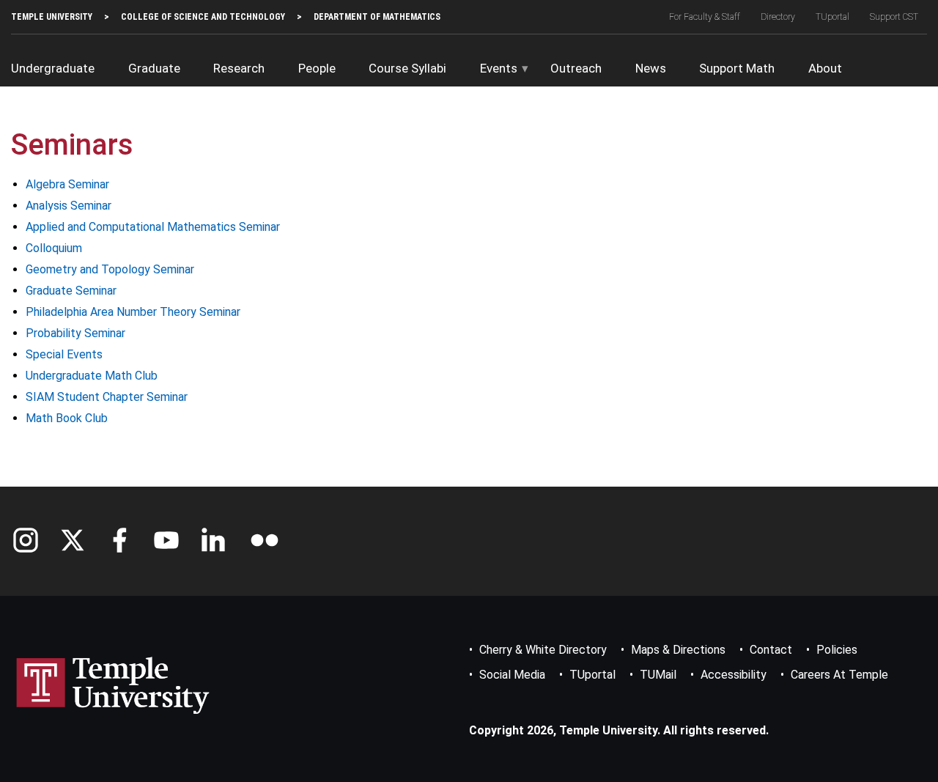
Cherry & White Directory (543, 650)
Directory (778, 17)
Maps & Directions (678, 650)
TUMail (658, 675)
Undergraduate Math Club (92, 376)
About (825, 68)
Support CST (894, 17)
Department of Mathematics (377, 17)
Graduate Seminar (71, 291)
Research (239, 68)
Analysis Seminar (68, 206)
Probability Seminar (75, 333)
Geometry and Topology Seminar (110, 269)
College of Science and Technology (203, 17)
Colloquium (54, 248)
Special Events (64, 354)
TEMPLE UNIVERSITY (51, 17)
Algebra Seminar (67, 184)
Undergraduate (53, 68)
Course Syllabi (407, 68)
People (317, 68)
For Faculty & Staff (704, 17)
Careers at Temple (839, 675)
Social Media (512, 675)
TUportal (832, 17)
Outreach (576, 68)
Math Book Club (67, 418)
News (650, 68)
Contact (771, 650)
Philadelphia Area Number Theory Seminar (133, 312)
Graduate (154, 68)
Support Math (737, 68)
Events (498, 68)
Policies (836, 650)
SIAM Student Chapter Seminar (107, 397)
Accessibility (734, 675)
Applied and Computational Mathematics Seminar (153, 227)
